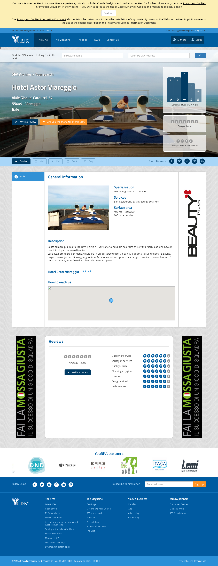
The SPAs (42, 39)
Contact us (113, 39)
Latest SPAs (50, 504)
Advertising (133, 513)
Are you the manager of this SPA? (65, 121)
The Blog (82, 39)
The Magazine (62, 39)
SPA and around (94, 513)
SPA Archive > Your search (32, 74)
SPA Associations (178, 513)
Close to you (51, 508)
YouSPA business (137, 498)
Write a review (27, 121)
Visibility (132, 504)
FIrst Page (91, 504)
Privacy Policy (185, 561)
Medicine (91, 517)
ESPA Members (52, 513)
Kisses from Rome (53, 533)
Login (198, 39)
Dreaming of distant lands (57, 546)
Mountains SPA (52, 538)
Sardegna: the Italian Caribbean (60, 529)
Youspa (20, 501)
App (130, 508)
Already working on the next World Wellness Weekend (61, 523)
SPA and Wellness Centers (99, 508)
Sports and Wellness (96, 526)
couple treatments (54, 517)
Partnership (133, 517)
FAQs (97, 39)
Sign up (199, 484)
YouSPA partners (179, 498)
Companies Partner (179, 504)
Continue (109, 13)
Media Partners (177, 508)
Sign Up (181, 39)
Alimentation (93, 522)
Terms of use (200, 561)
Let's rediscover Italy (55, 542)
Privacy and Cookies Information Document (41, 19)
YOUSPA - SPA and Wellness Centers (20, 39)
